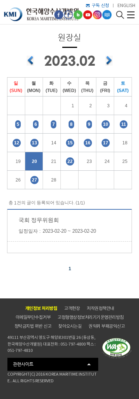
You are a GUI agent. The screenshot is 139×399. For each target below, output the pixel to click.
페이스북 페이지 (58, 14)
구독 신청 (100, 5)
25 (125, 161)
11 (123, 124)
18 (125, 142)
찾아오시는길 (70, 326)
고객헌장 (72, 308)
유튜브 (87, 14)
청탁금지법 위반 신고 (33, 326)
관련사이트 (23, 364)
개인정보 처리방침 (41, 308)
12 (16, 142)
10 (105, 124)
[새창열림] (117, 348)
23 (89, 161)
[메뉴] (130, 14)
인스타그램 (97, 14)
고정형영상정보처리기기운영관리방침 (90, 317)
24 (107, 161)
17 (105, 142)
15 (70, 142)
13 (34, 142)
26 (18, 180)
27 (34, 180)
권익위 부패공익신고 (107, 326)
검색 (120, 15)
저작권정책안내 (100, 308)
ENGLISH (126, 5)
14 (53, 142)
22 (70, 161)
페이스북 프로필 (68, 14)
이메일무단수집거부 (33, 317)
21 (53, 161)
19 (18, 161)
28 (53, 180)
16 (87, 142)
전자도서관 (107, 14)
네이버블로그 (78, 14)
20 (34, 161)
